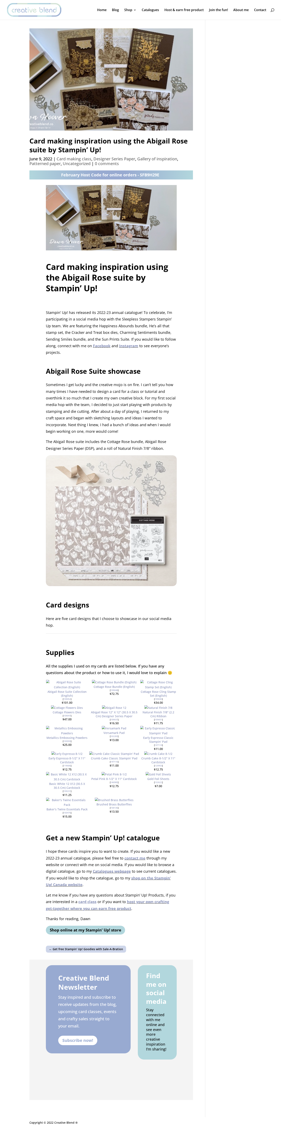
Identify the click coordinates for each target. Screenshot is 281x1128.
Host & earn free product (184, 10)
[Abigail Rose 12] (114, 708)
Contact (260, 10)
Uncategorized (77, 163)
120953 (158, 765)
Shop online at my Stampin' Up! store (85, 930)
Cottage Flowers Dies (67, 712)
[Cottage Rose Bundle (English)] (114, 682)
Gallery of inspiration (157, 159)
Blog (115, 10)
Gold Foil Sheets (158, 779)
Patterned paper (45, 163)
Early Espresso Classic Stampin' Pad (158, 740)
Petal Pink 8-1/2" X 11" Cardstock (114, 779)
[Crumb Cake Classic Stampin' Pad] (114, 754)
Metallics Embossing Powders (66, 738)
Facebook (101, 345)
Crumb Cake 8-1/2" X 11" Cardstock (158, 760)
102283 (114, 736)
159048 (114, 690)
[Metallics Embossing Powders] (67, 733)
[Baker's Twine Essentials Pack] (67, 805)
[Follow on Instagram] (165, 1068)
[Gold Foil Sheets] (158, 774)
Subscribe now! (77, 1040)
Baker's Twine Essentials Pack (67, 809)
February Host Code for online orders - (110, 175)
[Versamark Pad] (114, 728)
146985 (114, 782)
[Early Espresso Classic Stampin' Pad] (158, 733)
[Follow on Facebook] (151, 1068)
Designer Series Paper (114, 159)
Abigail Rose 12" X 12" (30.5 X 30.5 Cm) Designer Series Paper (114, 714)
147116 (114, 761)
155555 (67, 741)
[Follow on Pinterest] (151, 1082)
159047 (67, 715)
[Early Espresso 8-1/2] (66, 754)
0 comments (107, 163)
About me (241, 10)
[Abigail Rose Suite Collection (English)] (67, 687)
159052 (67, 699)
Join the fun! (218, 10)
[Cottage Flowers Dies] (67, 708)
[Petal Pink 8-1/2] (114, 774)
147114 (158, 745)
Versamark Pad (114, 733)
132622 (158, 782)
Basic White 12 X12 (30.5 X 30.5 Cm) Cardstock (67, 786)
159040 (158, 699)
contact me (134, 858)
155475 (67, 812)
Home (102, 10)
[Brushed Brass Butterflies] (114, 800)
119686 (67, 765)
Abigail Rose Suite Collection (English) (67, 694)
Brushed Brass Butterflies (114, 804)
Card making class (74, 159)
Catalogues (150, 10)
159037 (114, 719)
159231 (67, 791)
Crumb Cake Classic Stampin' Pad (114, 758)
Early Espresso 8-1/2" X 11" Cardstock (67, 760)
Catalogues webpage (112, 871)
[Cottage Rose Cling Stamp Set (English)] (158, 687)
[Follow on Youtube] (165, 1082)
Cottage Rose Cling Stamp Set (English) (158, 694)
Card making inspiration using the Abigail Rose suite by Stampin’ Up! (108, 145)
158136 (114, 807)
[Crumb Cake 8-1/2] (158, 754)
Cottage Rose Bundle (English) (114, 687)
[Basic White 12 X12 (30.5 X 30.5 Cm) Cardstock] (67, 779)
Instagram (128, 345)
